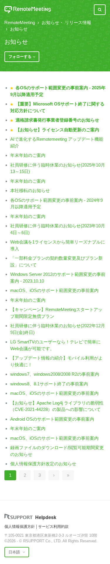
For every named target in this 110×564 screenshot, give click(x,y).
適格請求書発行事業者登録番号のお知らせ (57, 120)
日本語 (15, 552)
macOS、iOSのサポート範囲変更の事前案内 (54, 290)
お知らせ (19, 28)
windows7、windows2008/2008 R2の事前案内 (54, 374)
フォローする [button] (20, 56)
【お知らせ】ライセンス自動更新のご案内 (57, 129)
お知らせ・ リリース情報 (66, 22)
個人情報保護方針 (19, 526)
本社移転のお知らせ (30, 190)
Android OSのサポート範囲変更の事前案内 (52, 419)
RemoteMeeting (19, 22)
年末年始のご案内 (27, 155)
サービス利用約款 (53, 526)
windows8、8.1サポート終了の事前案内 (49, 383)
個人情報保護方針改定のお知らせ (43, 463)
